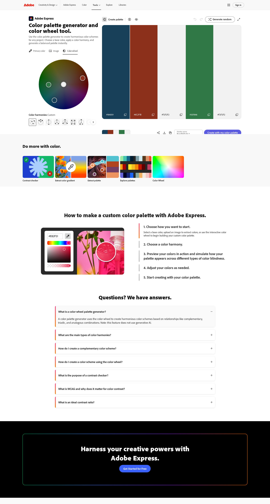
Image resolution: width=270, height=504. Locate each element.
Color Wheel (158, 180)
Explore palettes (127, 180)
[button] (228, 5)
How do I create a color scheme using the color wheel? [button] (90, 362)
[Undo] (195, 19)
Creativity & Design (47, 4)
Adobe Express (69, 4)
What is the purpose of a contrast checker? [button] (83, 375)
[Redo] (201, 19)
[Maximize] (238, 19)
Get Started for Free (135, 468)
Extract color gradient (65, 180)
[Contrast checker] (129, 19)
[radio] (32, 122)
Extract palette (94, 180)
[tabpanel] (63, 91)
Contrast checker (30, 180)
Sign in (238, 5)
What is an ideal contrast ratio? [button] (76, 402)
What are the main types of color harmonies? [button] (84, 335)
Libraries (122, 4)
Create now (38, 166)
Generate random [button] (222, 19)
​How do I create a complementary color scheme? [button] (87, 348)
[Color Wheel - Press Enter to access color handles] (63, 84)
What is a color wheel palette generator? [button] (82, 311)
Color (84, 4)
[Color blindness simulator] (136, 19)
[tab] (37, 50)
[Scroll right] (93, 122)
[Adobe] (28, 5)
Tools (95, 5)
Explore (109, 4)
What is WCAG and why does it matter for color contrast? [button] (91, 388)
